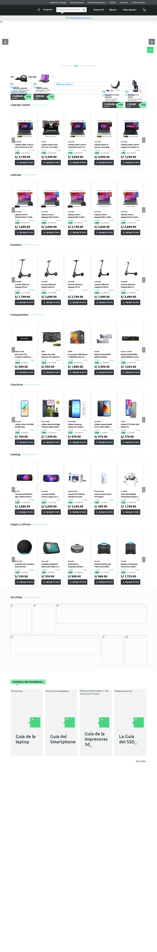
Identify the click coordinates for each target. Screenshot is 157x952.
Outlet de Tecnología (58, 3)
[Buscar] (83, 9)
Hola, (129, 10)
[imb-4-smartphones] (78, 21)
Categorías (47, 10)
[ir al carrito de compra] (144, 9)
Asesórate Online (77, 3)
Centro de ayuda (138, 3)
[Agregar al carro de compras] (24, 162)
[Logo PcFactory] (21, 9)
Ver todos (141, 761)
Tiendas (112, 3)
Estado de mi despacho (96, 3)
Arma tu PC (124, 3)
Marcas (113, 10)
